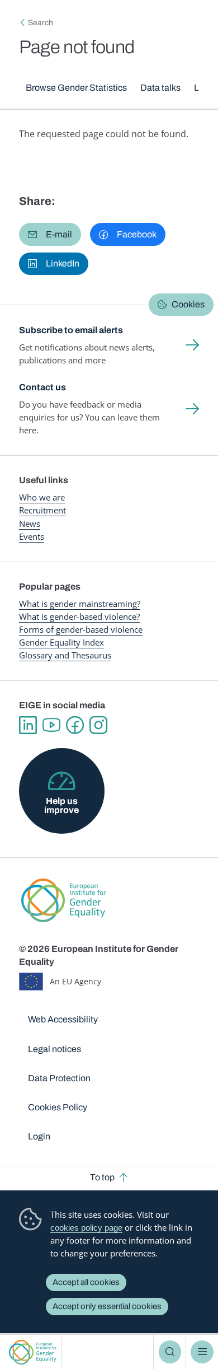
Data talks (160, 87)
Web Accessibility (63, 1019)
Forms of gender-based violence (81, 629)
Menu (202, 1351)
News (29, 523)
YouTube (51, 725)
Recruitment (42, 510)
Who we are (42, 497)
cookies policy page (86, 1227)
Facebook (75, 725)
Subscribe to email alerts (71, 330)
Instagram (98, 725)
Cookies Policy (57, 1107)
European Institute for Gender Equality (32, 1352)
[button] (50, 234)
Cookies (188, 304)
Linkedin (28, 725)
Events (31, 536)
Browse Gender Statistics (76, 87)
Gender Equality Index (61, 642)
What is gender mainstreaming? (79, 603)
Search (170, 1351)
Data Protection (59, 1078)
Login (39, 1136)
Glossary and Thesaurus (65, 655)
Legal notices (54, 1049)
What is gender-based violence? (79, 616)
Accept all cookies (86, 1282)
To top (102, 1177)
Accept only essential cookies (107, 1306)
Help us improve (61, 805)
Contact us (42, 387)
